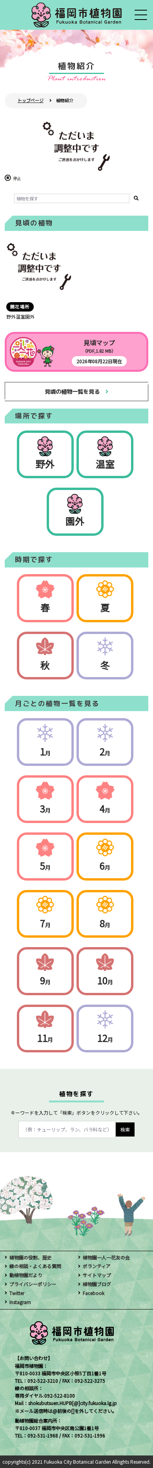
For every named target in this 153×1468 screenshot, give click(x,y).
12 (105, 1038)
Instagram (20, 1302)
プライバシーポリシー (32, 1284)
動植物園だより (25, 1275)
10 (105, 980)
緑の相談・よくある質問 (35, 1266)
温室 (105, 463)
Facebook (93, 1293)
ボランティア (97, 1266)
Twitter (16, 1293)
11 (45, 1038)
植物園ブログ (97, 1284)
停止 (17, 178)
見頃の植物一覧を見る (72, 392)
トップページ (31, 100)
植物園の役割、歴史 (30, 1257)
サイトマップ (97, 1275)
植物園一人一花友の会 (106, 1257)
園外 (75, 521)
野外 (45, 463)
